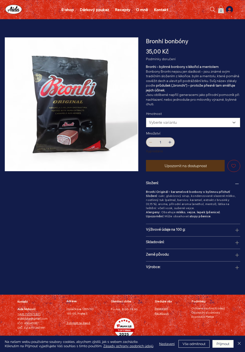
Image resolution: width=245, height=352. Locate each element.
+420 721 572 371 (29, 314)
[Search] (213, 10)
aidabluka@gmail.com (32, 318)
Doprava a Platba (202, 316)
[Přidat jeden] (170, 142)
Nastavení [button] (167, 344)
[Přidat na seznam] (234, 166)
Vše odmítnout (194, 344)
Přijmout (223, 344)
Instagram (161, 308)
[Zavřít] (239, 344)
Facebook (162, 313)
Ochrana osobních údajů (208, 308)
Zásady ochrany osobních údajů (128, 346)
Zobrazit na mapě (78, 323)
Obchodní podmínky (205, 312)
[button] (221, 9)
